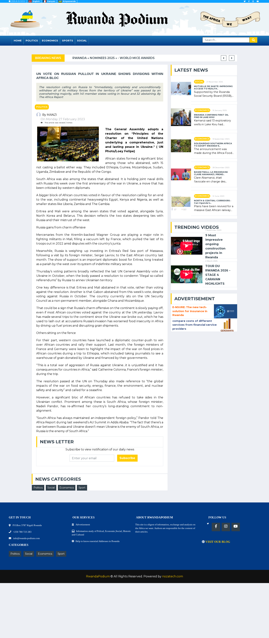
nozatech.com (172, 576)
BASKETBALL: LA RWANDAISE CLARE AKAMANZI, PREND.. (211, 173)
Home (18, 40)
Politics (32, 40)
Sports (67, 40)
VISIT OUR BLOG (217, 541)
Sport (82, 487)
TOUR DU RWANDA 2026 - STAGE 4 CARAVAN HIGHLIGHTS (217, 274)
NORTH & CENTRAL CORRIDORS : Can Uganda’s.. (212, 201)
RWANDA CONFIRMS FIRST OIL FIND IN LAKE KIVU (211, 116)
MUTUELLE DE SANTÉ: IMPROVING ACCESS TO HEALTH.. (213, 87)
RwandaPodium (98, 576)
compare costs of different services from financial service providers (194, 324)
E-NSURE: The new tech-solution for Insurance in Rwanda (189, 311)
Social (82, 40)
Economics (50, 40)
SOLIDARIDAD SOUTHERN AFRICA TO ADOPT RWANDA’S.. (213, 144)
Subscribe (127, 458)
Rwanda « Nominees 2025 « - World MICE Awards (107, 58)
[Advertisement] (110, 612)
